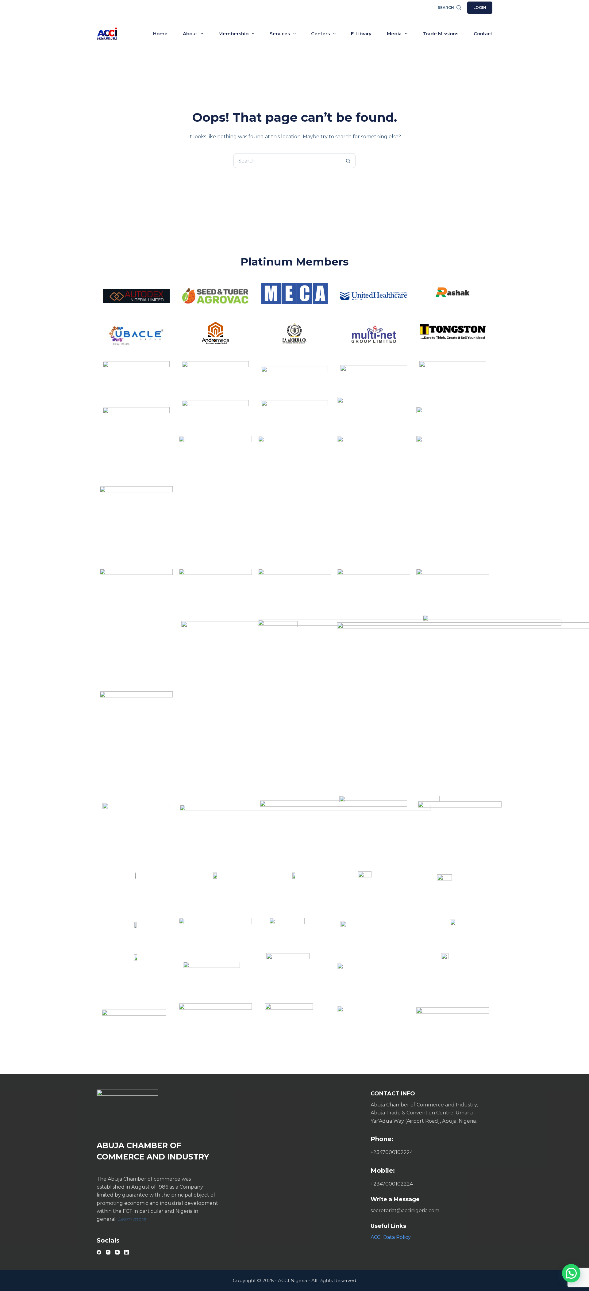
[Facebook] (99, 1252)
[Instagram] (108, 1252)
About (190, 33)
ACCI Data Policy (391, 1237)
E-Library (361, 33)
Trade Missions (440, 33)
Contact (483, 33)
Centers (320, 33)
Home (160, 33)
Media (394, 33)
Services (280, 33)
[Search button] (348, 160)
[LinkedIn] (126, 1252)
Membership (233, 33)
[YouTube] (117, 1252)
